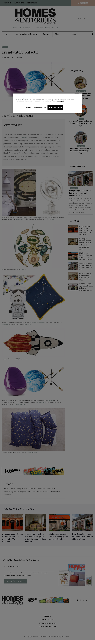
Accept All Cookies (55, 107)
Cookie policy (61, 101)
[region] (47, 103)
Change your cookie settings (36, 107)
